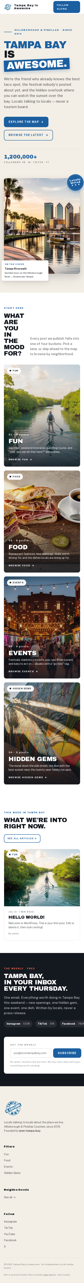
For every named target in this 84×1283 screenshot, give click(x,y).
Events (8, 1166)
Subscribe (67, 1053)
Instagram (10, 1221)
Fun (6, 1154)
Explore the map (26, 121)
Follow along (63, 7)
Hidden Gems (12, 1172)
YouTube (9, 1234)
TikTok (8, 1227)
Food (7, 1160)
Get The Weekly (23, 1044)
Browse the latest (28, 135)
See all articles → (22, 838)
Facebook (10, 1240)
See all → (10, 1197)
